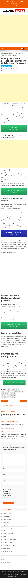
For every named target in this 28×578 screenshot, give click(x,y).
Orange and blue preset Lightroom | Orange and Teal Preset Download (13, 415)
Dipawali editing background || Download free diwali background (24, 401)
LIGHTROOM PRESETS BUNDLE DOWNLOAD (14, 191)
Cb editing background (9, 528)
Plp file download (7, 551)
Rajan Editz (15, 68)
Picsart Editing (6, 548)
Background (6, 522)
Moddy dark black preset (8, 397)
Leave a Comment (7, 70)
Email (4, 474)
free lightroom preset (17, 391)
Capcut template (7, 525)
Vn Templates (6, 563)
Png (4, 554)
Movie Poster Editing (8, 545)
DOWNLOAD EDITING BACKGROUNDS (14, 326)
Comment (6, 453)
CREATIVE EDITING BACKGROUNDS (14, 129)
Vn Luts (5, 560)
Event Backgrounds (8, 534)
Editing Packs (6, 531)
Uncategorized (7, 557)
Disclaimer (20, 1)
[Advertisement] (14, 29)
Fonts (4, 536)
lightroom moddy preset (8, 395)
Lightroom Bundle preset (9, 539)
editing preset (5, 391)
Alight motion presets (8, 519)
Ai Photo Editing (7, 513)
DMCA (19, 576)
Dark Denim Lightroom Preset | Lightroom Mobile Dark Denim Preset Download (12, 425)
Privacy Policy (14, 3)
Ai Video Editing (7, 516)
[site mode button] (22, 48)
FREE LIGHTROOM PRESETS (14, 234)
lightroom (12, 393)
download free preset (13, 389)
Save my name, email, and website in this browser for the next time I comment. (7, 494)
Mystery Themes (14, 573)
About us (7, 1)
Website (5, 481)
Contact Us (13, 1)
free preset (5, 393)
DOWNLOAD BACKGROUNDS (14, 382)
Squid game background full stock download (5, 401)
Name (5, 468)
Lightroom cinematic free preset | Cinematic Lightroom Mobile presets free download (13, 435)
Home (4, 574)
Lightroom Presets (6, 66)
